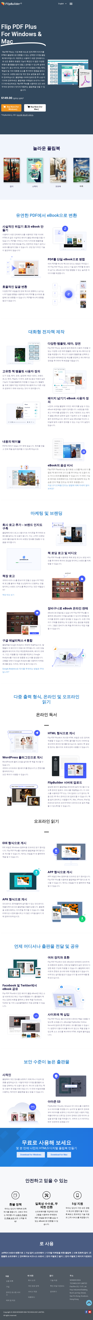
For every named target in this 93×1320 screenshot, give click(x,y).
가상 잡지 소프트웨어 (35, 1253)
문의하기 (53, 1292)
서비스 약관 (32, 1292)
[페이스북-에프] (86, 1312)
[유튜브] (89, 1312)
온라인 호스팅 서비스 (13, 1293)
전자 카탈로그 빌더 (54, 1256)
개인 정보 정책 (33, 1286)
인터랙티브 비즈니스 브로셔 (32, 1256)
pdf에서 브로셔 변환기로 (12, 1253)
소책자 (35, 186)
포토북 (58, 186)
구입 (7, 1287)
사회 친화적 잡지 (81, 1253)
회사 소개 (31, 1280)
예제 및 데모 (10, 1300)
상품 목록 (9, 1281)
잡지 (11, 186)
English (61, 4)
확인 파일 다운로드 (57, 1286)
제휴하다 (31, 1297)
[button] (71, 3)
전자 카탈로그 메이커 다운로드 (78, 1256)
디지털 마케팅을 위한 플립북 (58, 1253)
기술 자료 (53, 1280)
